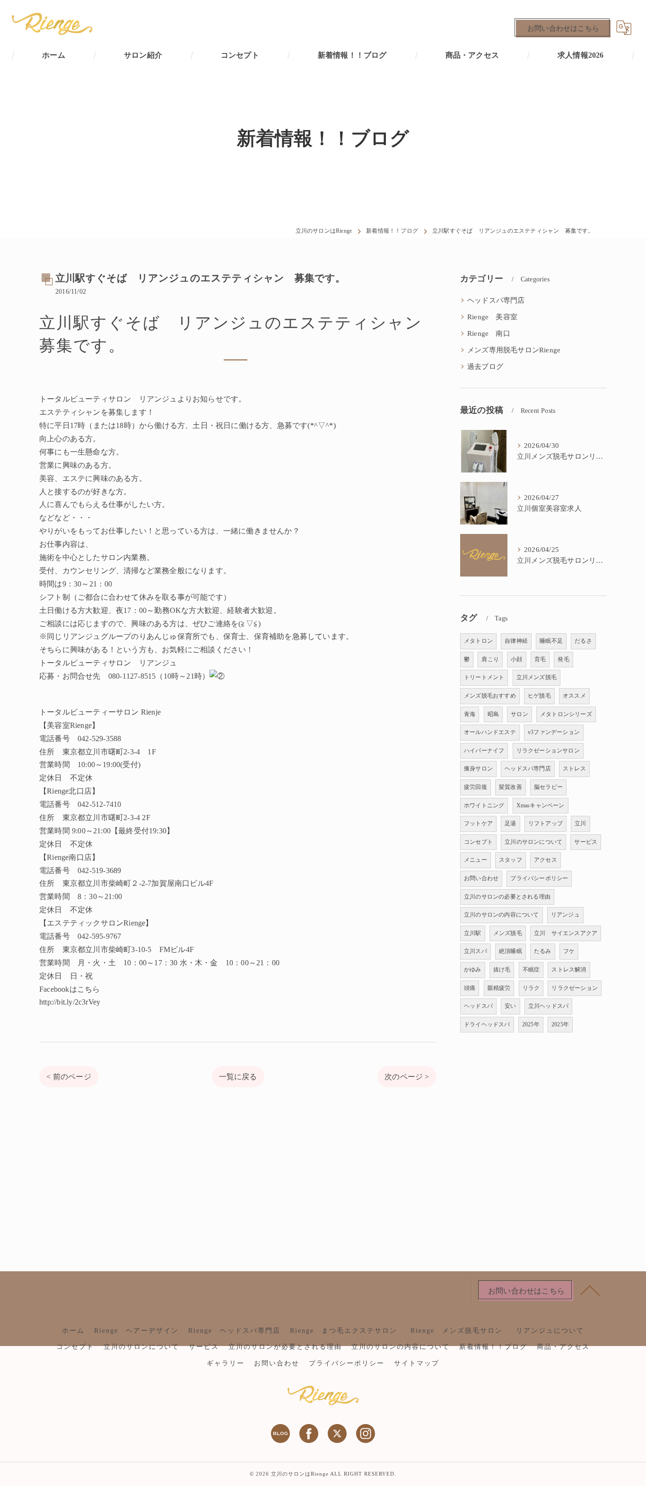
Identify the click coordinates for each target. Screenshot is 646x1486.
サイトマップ (416, 1363)
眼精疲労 (499, 988)
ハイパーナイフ (484, 750)
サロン (519, 714)
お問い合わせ (481, 878)
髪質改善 (510, 787)
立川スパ (475, 951)
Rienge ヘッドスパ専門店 (234, 1330)
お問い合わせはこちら (563, 28)
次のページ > (406, 1077)
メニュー (475, 860)
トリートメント (484, 677)
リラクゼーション (574, 988)
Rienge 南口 (488, 333)
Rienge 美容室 (492, 317)
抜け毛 (502, 969)
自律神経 (516, 641)
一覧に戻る (238, 1077)
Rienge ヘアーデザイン (136, 1330)
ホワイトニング (484, 805)
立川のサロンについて (533, 842)
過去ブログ (485, 366)
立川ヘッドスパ (548, 1006)
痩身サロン (478, 768)
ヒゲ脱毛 (539, 695)
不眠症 (531, 969)
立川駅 (472, 933)
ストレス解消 (568, 969)
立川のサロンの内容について (501, 914)
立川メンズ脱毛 (536, 677)
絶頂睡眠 (510, 951)
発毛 (563, 659)
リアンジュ (565, 914)
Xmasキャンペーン (540, 805)
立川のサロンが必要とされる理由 (285, 1346)
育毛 (540, 659)
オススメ (574, 695)
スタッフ (510, 860)
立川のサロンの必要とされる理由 (507, 896)
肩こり (490, 659)
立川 (580, 823)
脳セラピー (548, 787)
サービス (585, 842)
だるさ (583, 641)
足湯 (510, 823)
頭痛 (469, 988)
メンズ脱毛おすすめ (490, 695)
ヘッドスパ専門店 (496, 300)
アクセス (545, 860)
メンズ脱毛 (507, 933)
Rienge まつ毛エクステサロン (343, 1330)
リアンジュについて (550, 1330)
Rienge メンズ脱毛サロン (460, 1330)
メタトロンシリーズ (566, 714)
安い (510, 1006)
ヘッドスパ (478, 1006)
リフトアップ (545, 823)
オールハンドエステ (490, 732)
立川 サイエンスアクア (565, 933)
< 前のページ (68, 1077)
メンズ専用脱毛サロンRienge (513, 350)
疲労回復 (475, 787)
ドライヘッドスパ (487, 1024)
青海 (469, 714)
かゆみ (472, 969)
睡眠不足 (551, 641)
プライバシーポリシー (539, 878)
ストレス (574, 768)
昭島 (493, 714)
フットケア (478, 823)
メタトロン (478, 641)
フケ (569, 951)
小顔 (516, 659)
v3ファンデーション (554, 732)
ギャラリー (225, 1363)
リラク (531, 988)
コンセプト (478, 842)
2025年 (531, 1024)
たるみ (542, 951)
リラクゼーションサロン (548, 750)
